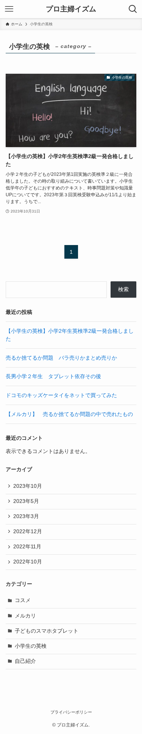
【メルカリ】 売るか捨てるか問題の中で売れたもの (69, 414)
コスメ (23, 600)
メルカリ (25, 616)
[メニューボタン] (9, 9)
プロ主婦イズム (71, 9)
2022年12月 (27, 531)
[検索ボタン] (133, 9)
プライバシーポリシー (71, 712)
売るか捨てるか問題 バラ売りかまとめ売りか (61, 358)
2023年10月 (27, 486)
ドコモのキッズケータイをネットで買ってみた (61, 395)
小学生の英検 (31, 646)
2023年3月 (26, 516)
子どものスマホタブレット (46, 631)
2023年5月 (26, 501)
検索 (123, 289)
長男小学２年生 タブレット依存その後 (53, 376)
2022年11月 (27, 546)
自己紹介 (25, 661)
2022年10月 (27, 562)
